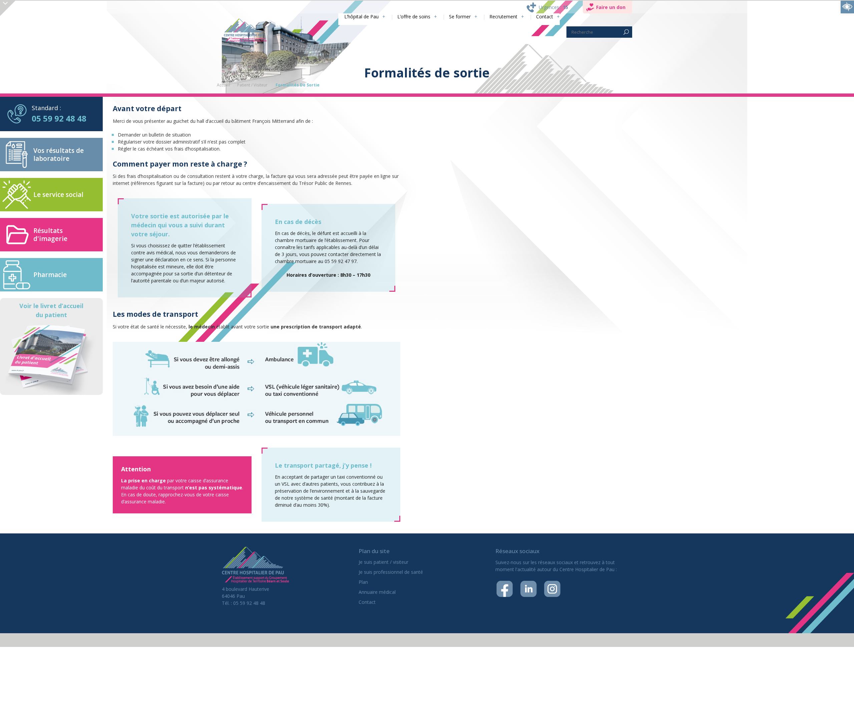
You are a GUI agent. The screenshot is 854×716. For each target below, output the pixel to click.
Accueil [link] (223, 85)
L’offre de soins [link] (402, 16)
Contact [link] (543, 16)
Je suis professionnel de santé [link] (391, 572)
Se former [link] (451, 16)
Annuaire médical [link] (377, 592)
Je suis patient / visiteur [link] (383, 562)
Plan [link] (363, 582)
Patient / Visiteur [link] (252, 85)
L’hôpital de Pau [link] (345, 16)
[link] (847, 6)
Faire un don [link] (610, 7)
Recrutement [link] (499, 16)
